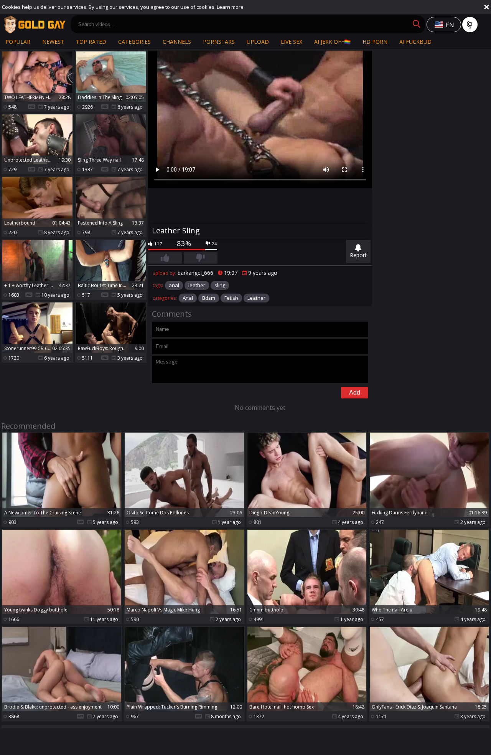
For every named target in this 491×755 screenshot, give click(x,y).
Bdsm (208, 297)
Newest (53, 41)
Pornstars (219, 41)
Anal (188, 297)
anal (174, 285)
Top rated (91, 41)
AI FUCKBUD (415, 41)
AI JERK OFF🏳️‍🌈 (332, 41)
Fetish (231, 297)
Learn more (230, 6)
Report (358, 255)
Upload (258, 41)
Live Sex (291, 41)
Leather (256, 297)
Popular (17, 41)
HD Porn (374, 41)
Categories (134, 41)
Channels (177, 41)
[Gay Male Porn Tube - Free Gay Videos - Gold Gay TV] (34, 24)
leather (196, 285)
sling (219, 285)
